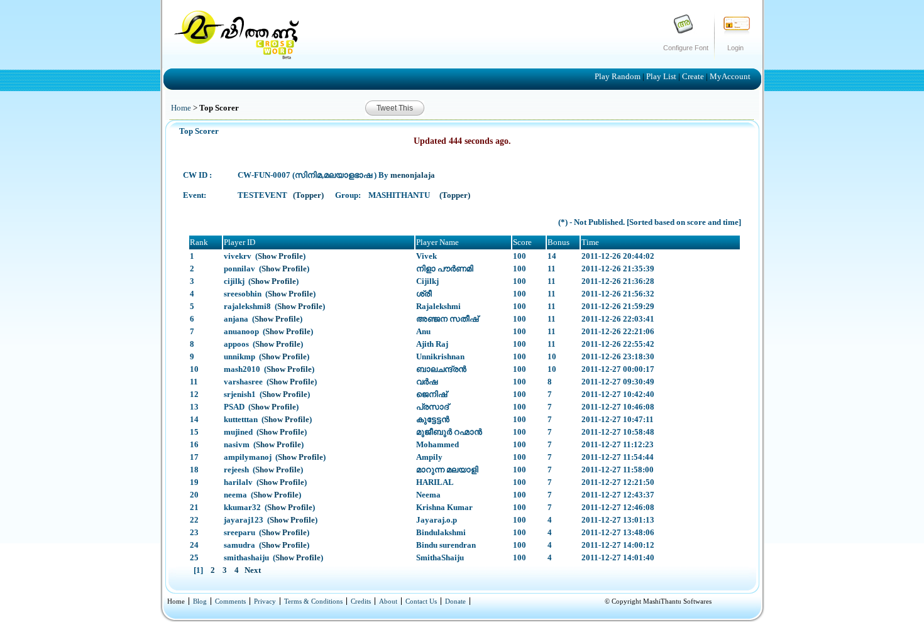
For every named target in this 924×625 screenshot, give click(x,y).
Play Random (618, 76)
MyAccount (730, 76)
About (388, 601)
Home (181, 107)
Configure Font (685, 48)
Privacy (265, 601)
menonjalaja (412, 175)
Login (735, 48)
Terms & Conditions (313, 601)
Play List (662, 76)
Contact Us (421, 601)
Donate (455, 601)
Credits (361, 601)
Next (252, 570)
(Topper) (309, 195)
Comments (230, 601)
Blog (200, 601)
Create (694, 76)
